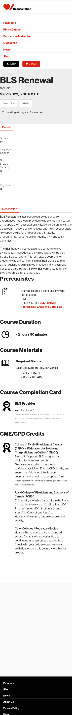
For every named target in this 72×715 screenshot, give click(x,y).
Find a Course (12, 29)
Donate (33, 64)
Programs (9, 23)
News (7, 49)
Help (7, 56)
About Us (8, 701)
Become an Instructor (17, 36)
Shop (6, 689)
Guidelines (10, 43)
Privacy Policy (11, 708)
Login (13, 64)
